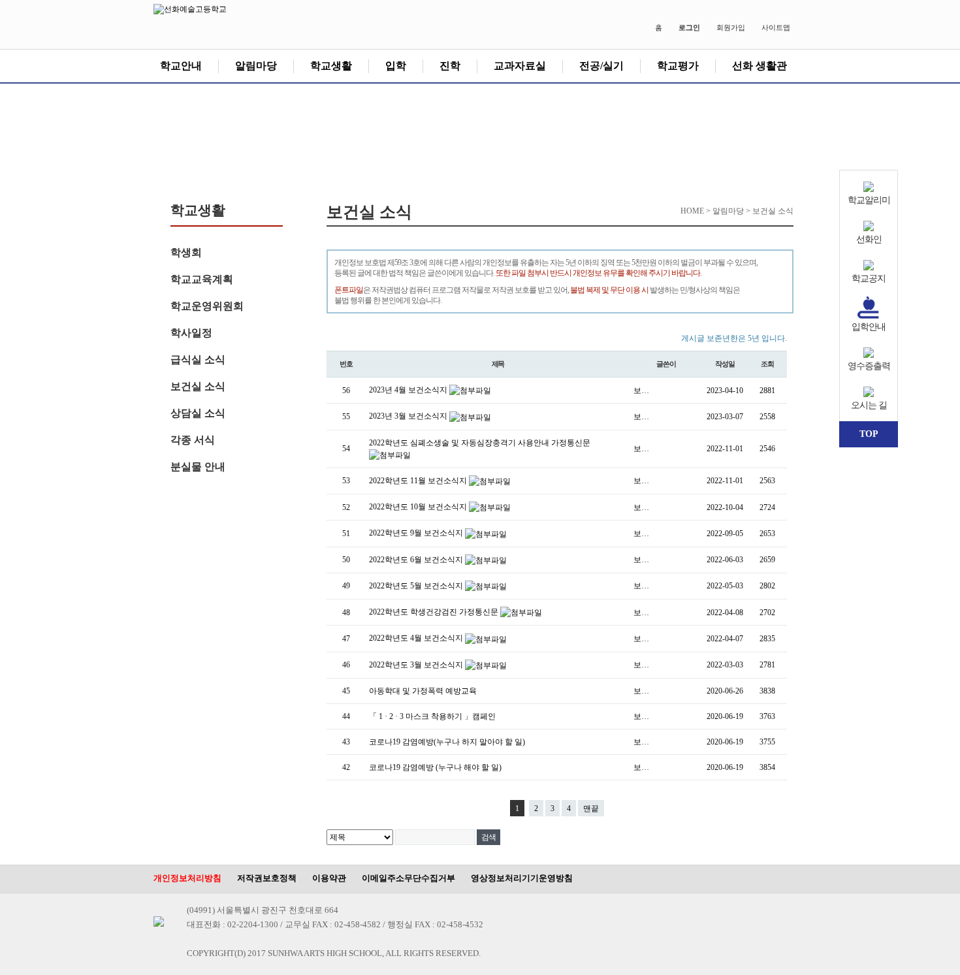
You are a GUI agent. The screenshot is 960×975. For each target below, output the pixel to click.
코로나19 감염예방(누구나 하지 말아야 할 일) (447, 741)
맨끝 (591, 808)
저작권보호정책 (266, 878)
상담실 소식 (197, 413)
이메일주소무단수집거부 (408, 878)
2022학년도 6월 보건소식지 (417, 559)
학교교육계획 (201, 279)
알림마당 (256, 65)
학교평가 (678, 65)
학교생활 (331, 65)
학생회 (186, 252)
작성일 (725, 364)
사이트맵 (775, 27)
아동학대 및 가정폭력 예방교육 (423, 690)
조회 (767, 364)
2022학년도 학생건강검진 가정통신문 (434, 611)
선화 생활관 (759, 65)
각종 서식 (192, 439)
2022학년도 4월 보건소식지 (417, 638)
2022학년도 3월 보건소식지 (417, 664)
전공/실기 (601, 65)
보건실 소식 (197, 386)
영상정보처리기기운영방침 (522, 878)
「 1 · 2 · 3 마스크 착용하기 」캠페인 (432, 716)
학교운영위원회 (207, 306)
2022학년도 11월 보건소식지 (419, 480)
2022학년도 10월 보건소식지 (419, 506)
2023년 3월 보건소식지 (409, 416)
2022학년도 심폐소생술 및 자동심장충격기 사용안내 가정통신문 (479, 442)
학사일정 (191, 332)
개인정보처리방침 (187, 878)
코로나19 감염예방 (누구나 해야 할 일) (435, 767)
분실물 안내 (197, 466)
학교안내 (181, 65)
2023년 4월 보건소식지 (409, 389)
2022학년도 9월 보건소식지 (417, 532)
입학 (395, 65)
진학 (450, 65)
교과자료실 (520, 65)
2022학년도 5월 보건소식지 (417, 585)
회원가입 (730, 27)
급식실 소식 (197, 359)
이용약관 (329, 878)
